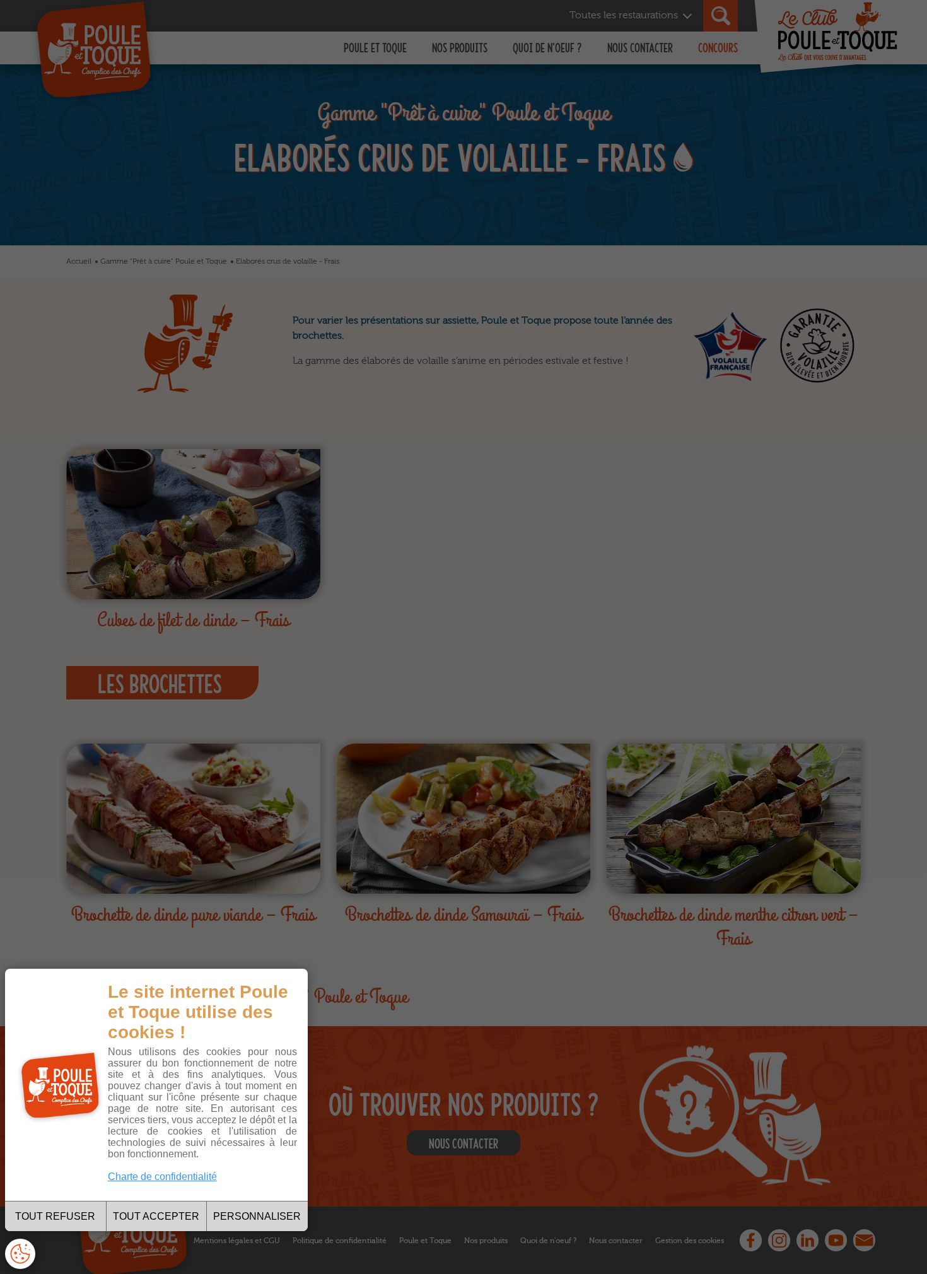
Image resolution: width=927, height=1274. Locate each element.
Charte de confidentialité (162, 1176)
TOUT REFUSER (55, 1216)
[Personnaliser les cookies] (20, 1254)
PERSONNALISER (257, 1216)
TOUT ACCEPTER (156, 1216)
